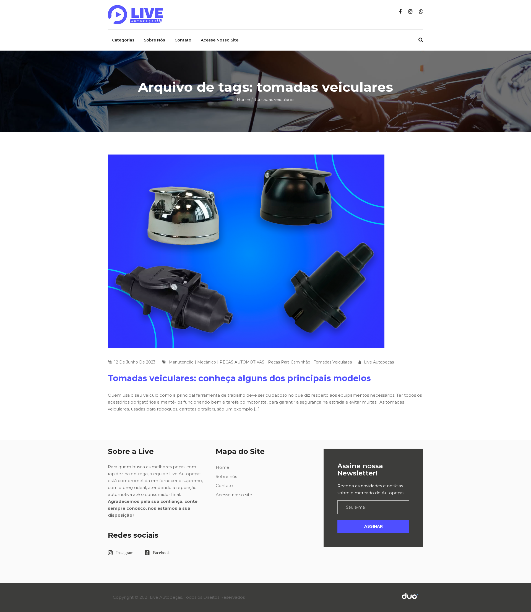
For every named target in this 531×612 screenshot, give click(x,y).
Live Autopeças (379, 362)
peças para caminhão (289, 362)
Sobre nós (154, 40)
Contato (183, 40)
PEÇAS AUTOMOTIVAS (242, 362)
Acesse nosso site (219, 40)
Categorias (123, 40)
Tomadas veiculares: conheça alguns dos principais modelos (239, 378)
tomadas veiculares (333, 362)
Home (243, 99)
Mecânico (206, 362)
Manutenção (181, 362)
